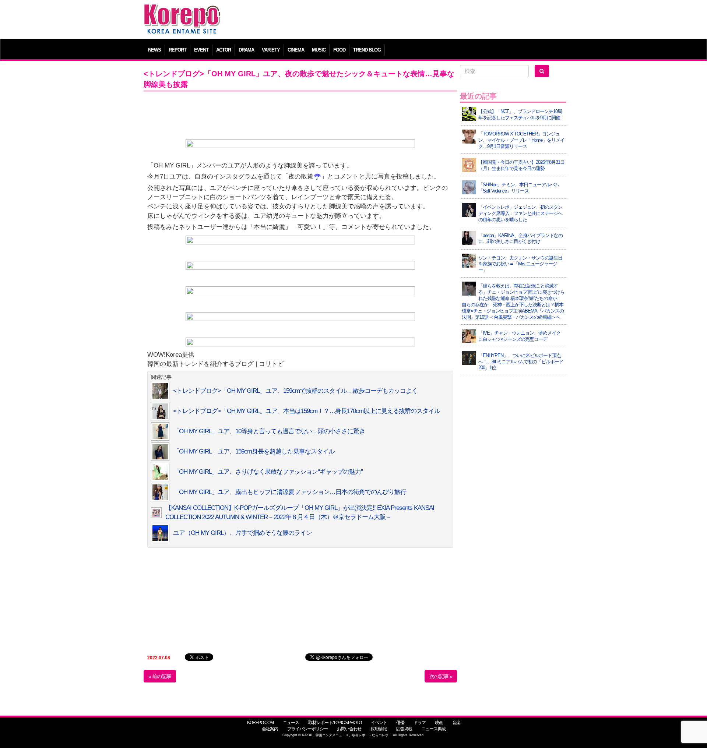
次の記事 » (440, 676)
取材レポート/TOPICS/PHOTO (335, 722)
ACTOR (223, 50)
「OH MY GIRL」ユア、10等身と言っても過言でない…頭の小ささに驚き (269, 431)
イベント (379, 722)
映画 (439, 722)
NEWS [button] (154, 50)
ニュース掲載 (433, 728)
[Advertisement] (406, 20)
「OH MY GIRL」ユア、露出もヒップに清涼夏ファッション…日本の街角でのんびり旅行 (289, 491)
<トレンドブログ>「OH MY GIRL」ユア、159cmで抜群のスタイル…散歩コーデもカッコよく (295, 390)
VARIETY (271, 50)
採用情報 (378, 728)
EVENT (201, 50)
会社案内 (270, 728)
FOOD (339, 50)
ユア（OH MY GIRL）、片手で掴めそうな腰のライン (242, 532)
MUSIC (319, 50)
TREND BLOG (367, 50)
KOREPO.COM (260, 722)
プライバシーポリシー (307, 728)
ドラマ (420, 722)
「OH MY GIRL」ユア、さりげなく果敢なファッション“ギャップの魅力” (268, 471)
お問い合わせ (349, 728)
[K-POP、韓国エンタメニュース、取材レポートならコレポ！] (182, 10)
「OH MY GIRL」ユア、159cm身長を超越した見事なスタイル (253, 451)
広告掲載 (404, 728)
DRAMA (246, 50)
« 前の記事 (159, 676)
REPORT (177, 50)
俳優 (400, 722)
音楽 (456, 722)
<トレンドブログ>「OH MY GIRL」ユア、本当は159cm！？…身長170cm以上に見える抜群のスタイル (306, 410)
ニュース (291, 722)
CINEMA (296, 50)
